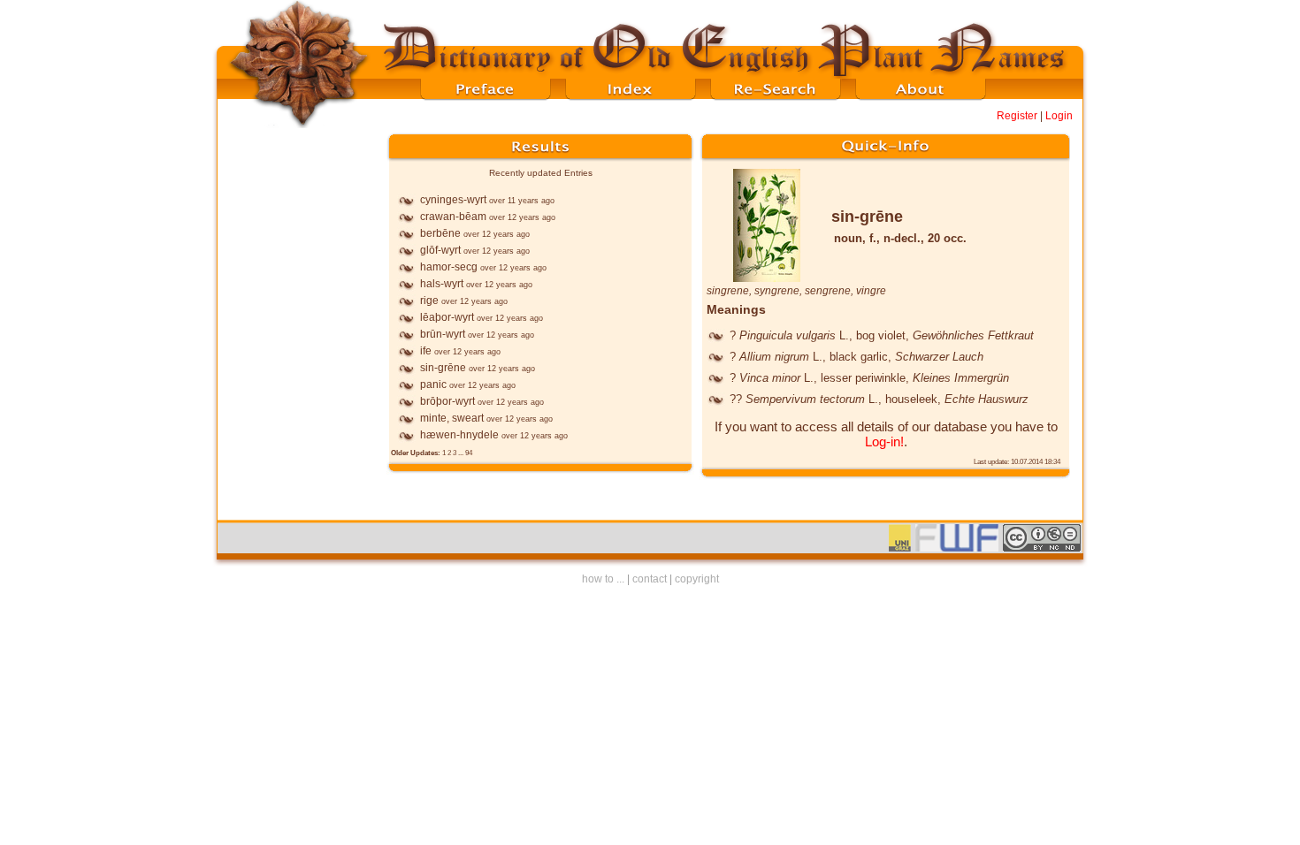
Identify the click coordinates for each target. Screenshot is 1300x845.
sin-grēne (443, 368)
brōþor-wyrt (447, 401)
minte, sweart (452, 418)
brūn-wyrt (442, 334)
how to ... (603, 579)
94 (468, 452)
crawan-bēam (453, 216)
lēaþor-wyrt (447, 317)
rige (429, 300)
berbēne (440, 233)
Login (1059, 116)
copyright (697, 579)
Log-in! (884, 441)
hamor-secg (449, 267)
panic (433, 384)
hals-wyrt (441, 284)
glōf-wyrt (440, 250)
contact (649, 579)
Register (1017, 116)
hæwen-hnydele (459, 435)
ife (426, 351)
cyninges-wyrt (453, 200)
